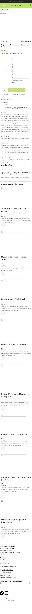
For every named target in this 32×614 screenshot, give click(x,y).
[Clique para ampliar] (3, 600)
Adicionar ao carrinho (17, 90)
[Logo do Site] (16, 5)
